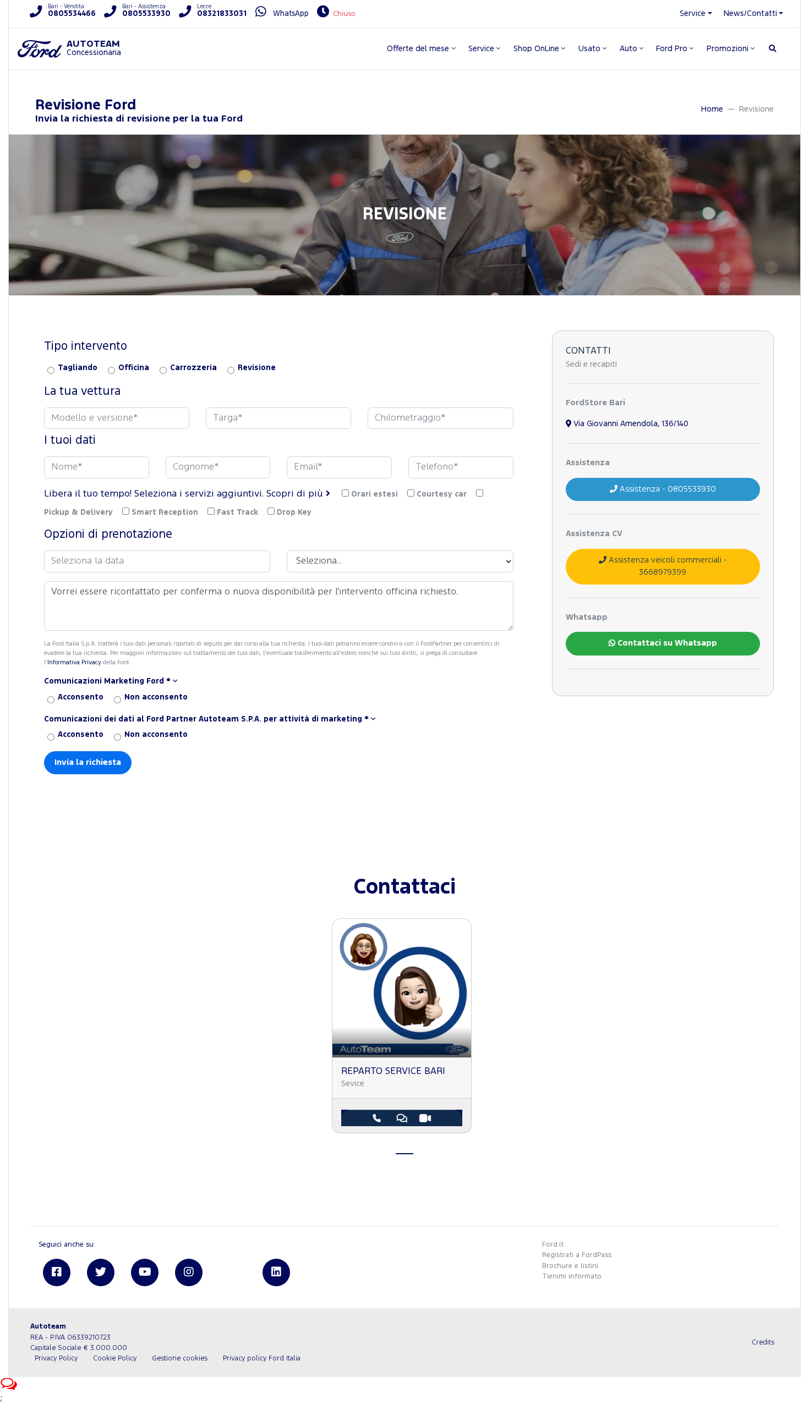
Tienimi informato (572, 1277)
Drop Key (294, 512)
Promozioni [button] (727, 48)
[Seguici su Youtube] (144, 1272)
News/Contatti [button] (750, 13)
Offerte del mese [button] (418, 48)
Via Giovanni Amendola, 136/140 (629, 423)
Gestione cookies (179, 1359)
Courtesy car (442, 494)
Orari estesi (374, 494)
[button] (278, 681)
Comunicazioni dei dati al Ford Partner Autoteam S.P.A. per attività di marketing (206, 719)
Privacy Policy (56, 1359)
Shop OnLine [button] (536, 48)
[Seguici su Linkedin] (276, 1272)
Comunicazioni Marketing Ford (107, 681)
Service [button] (693, 13)
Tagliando (77, 368)
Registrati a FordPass (576, 1255)
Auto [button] (628, 48)
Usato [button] (589, 48)
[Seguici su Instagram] (189, 1272)
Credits (763, 1343)
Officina (133, 368)
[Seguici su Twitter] (100, 1272)
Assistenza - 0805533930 (666, 489)
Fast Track (237, 512)
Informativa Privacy (74, 662)
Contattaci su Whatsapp (666, 643)
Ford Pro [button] (671, 48)
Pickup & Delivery (78, 512)
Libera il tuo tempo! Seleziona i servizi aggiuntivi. (185, 494)
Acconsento (80, 697)
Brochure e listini (570, 1266)
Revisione (257, 368)
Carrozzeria (193, 368)
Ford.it (553, 1245)
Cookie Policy (114, 1359)
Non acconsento (156, 697)
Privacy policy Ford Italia (261, 1359)
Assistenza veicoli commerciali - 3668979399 (666, 566)
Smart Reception (165, 512)
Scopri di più (296, 494)
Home (712, 109)
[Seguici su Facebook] (56, 1272)
